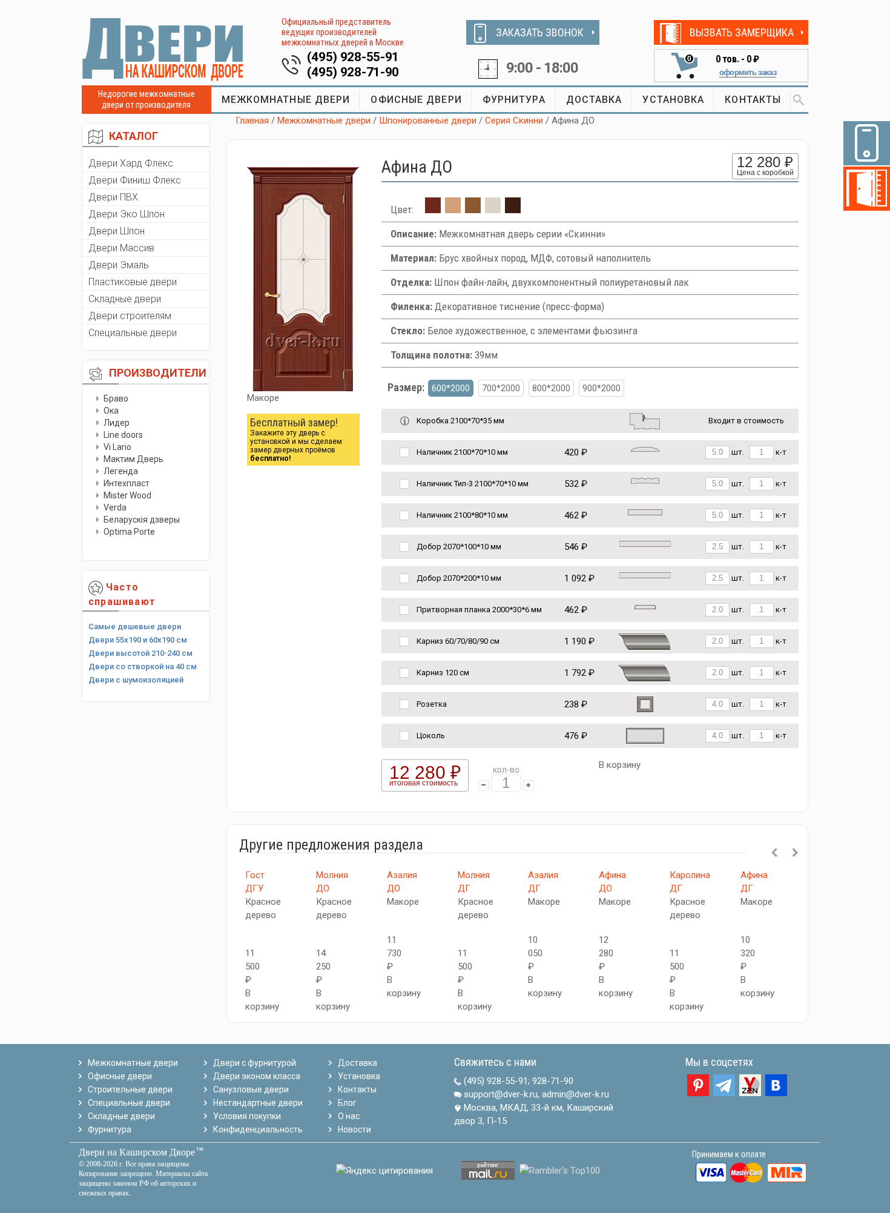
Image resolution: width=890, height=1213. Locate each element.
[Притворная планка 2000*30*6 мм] (645, 606)
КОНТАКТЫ (753, 99)
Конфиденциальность (258, 1129)
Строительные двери (130, 1089)
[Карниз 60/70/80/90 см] (645, 640)
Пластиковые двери (132, 282)
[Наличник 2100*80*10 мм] (645, 512)
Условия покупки (247, 1116)
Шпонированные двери (427, 120)
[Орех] (473, 209)
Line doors (123, 435)
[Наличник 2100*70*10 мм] (645, 449)
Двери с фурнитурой (254, 1063)
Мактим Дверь (133, 459)
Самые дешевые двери (134, 626)
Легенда (121, 471)
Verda (115, 507)
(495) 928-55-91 (353, 57)
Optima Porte (129, 532)
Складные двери (124, 299)
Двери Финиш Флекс (134, 180)
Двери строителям (129, 316)
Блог (347, 1103)
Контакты (357, 1089)
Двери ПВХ (113, 197)
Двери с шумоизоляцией (135, 679)
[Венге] (513, 209)
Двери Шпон (116, 231)
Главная (252, 120)
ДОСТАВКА (594, 99)
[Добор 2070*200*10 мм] (645, 575)
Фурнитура (109, 1129)
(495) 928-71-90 (353, 72)
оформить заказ (747, 72)
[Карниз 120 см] (645, 671)
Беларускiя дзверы (142, 519)
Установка (359, 1076)
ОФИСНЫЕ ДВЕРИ (416, 99)
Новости (354, 1129)
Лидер (117, 423)
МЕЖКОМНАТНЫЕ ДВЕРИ (286, 99)
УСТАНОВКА (673, 99)
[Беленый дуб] (493, 209)
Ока (111, 410)
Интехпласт (127, 483)
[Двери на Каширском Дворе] (163, 49)
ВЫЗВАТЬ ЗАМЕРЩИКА (742, 32)
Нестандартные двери (258, 1103)
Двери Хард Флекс (130, 163)
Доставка (357, 1063)
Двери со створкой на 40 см (142, 666)
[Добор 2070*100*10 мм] (645, 543)
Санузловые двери (251, 1089)
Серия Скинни (514, 120)
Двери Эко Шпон (126, 214)
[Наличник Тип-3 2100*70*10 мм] (645, 480)
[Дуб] (453, 209)
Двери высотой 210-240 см (140, 653)
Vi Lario (117, 447)
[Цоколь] (645, 734)
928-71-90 (552, 1081)
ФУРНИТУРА (514, 99)
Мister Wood (127, 495)
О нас (349, 1116)
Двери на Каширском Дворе (137, 1152)
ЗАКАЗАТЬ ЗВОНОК (540, 32)
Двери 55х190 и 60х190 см (137, 639)
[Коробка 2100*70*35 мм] (645, 420)
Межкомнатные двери (324, 120)
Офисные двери (120, 1076)
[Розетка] (645, 703)
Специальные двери (132, 333)
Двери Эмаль (118, 265)
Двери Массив (121, 248)
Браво (116, 398)
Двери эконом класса (256, 1076)
